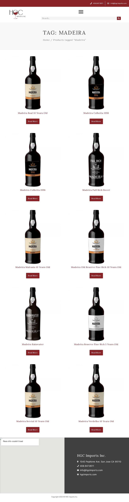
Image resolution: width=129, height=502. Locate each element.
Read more (33, 121)
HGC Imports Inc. (91, 456)
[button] (81, 12)
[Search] (119, 18)
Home (46, 39)
